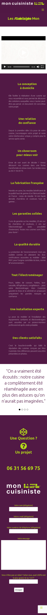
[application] (23, 52)
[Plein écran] (42, 66)
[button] (23, 53)
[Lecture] (5, 66)
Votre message (23, 538)
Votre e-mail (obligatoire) (24, 516)
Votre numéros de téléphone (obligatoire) (23, 527)
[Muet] (38, 66)
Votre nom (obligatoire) (23, 505)
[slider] (21, 66)
